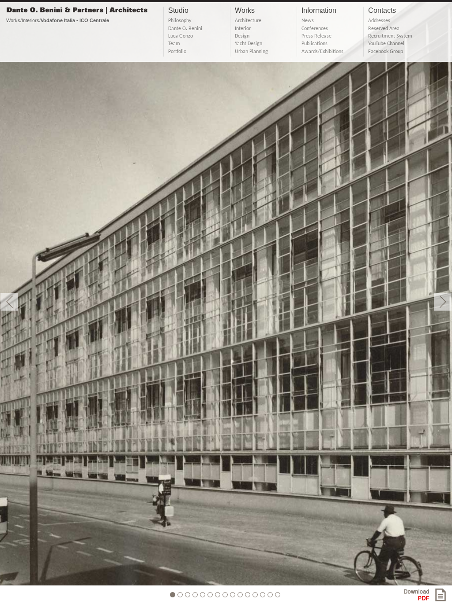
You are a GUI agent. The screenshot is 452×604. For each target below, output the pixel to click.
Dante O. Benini (185, 28)
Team (174, 43)
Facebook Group (385, 51)
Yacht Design (248, 43)
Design (242, 36)
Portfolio (177, 51)
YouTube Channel (386, 43)
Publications (314, 43)
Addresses (379, 20)
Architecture (248, 20)
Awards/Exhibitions (322, 51)
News (307, 20)
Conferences (314, 28)
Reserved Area (383, 28)
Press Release (316, 36)
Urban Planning (251, 51)
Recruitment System (390, 36)
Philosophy (179, 20)
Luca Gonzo (180, 36)
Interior (243, 28)
